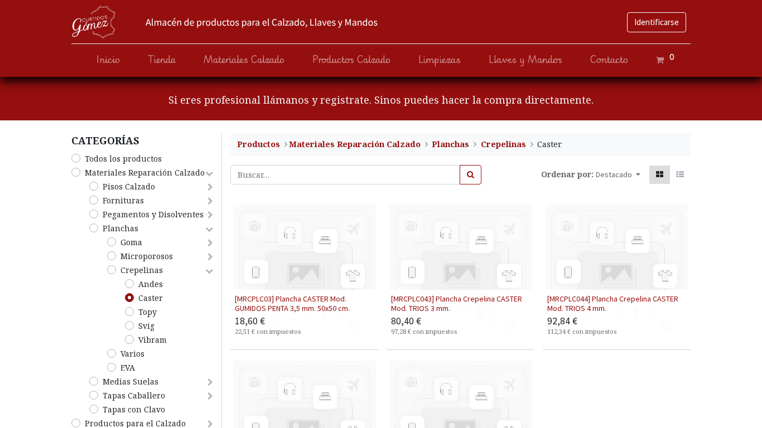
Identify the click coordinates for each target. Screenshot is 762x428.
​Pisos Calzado (129, 186)
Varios (132, 353)
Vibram (152, 339)
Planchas (120, 228)
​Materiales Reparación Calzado (145, 172)
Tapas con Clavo (134, 409)
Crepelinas (141, 270)
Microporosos (146, 256)
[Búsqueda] (470, 174)
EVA (127, 367)
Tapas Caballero (134, 395)
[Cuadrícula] (659, 175)
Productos (258, 144)
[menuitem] (108, 59)
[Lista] (680, 175)
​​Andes (150, 284)
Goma (131, 242)
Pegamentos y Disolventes (153, 214)
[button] (618, 175)
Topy (147, 312)
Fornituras (123, 200)
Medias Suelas (130, 381)
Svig (146, 325)
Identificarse (656, 22)
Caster (150, 298)
